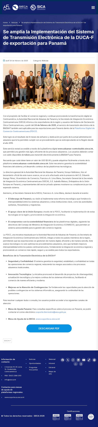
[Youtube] (84, 360)
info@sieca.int (10, 380)
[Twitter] (68, 360)
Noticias (32, 359)
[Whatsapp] (76, 364)
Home (5, 22)
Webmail (52, 359)
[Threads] (81, 364)
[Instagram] (73, 360)
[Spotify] (94, 360)
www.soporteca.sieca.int (48, 319)
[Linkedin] (78, 360)
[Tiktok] (89, 360)
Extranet (52, 367)
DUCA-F (7, 341)
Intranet (52, 363)
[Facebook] (62, 360)
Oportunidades (35, 363)
